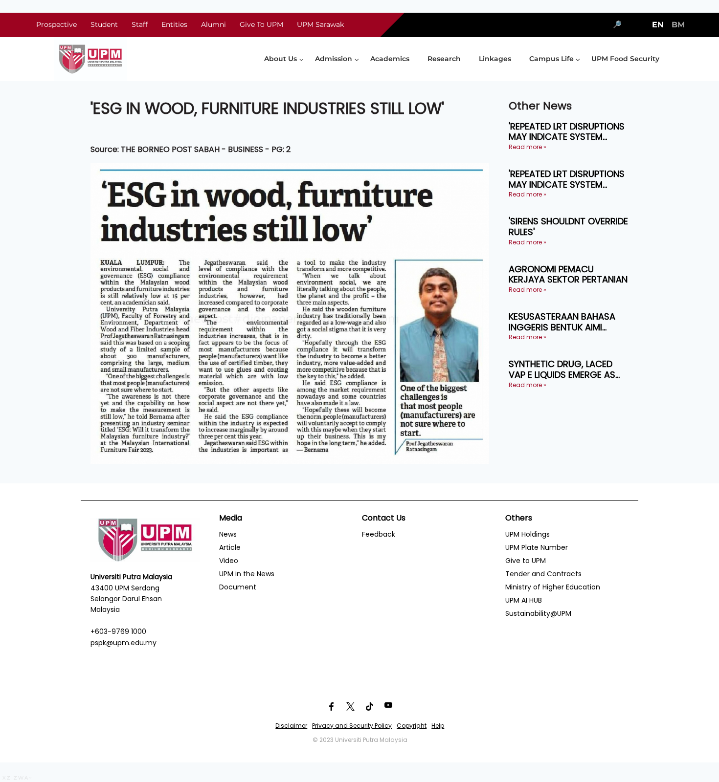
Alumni (213, 24)
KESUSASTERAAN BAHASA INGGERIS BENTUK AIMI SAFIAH (562, 321)
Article (230, 547)
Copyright (412, 725)
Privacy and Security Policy (352, 725)
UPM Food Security (625, 58)
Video (228, 560)
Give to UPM (525, 560)
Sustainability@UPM (538, 613)
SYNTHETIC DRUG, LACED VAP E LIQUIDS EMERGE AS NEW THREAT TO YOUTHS (562, 369)
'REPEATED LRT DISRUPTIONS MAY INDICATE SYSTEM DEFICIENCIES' (567, 131)
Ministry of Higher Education (552, 587)
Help (437, 725)
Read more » (527, 147)
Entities (174, 24)
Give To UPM (261, 24)
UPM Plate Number (536, 547)
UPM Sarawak (320, 24)
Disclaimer (291, 725)
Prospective (56, 24)
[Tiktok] (369, 706)
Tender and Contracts (543, 574)
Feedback (378, 534)
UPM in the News (246, 574)
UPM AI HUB (523, 600)
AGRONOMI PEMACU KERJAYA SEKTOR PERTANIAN (568, 274)
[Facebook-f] (331, 706)
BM (678, 24)
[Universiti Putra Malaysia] (90, 59)
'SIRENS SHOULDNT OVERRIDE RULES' (568, 226)
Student (104, 24)
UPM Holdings (527, 534)
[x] (350, 706)
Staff (140, 24)
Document (237, 587)
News (228, 534)
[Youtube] (388, 706)
